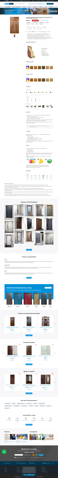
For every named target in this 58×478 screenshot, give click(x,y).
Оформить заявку (35, 20)
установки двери (34, 115)
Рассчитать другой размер (44, 20)
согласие (18, 457)
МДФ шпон (7, 408)
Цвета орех (35, 403)
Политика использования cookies (29, 476)
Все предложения (48, 287)
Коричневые (29, 403)
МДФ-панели (27, 77)
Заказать (12, 331)
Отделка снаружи (35, 22)
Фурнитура (47, 22)
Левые (14, 403)
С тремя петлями (42, 403)
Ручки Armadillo (28, 89)
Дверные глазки (28, 103)
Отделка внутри (42, 22)
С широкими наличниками (21, 403)
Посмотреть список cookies (31, 474)
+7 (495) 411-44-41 (29, 452)
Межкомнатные (8, 403)
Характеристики (29, 22)
